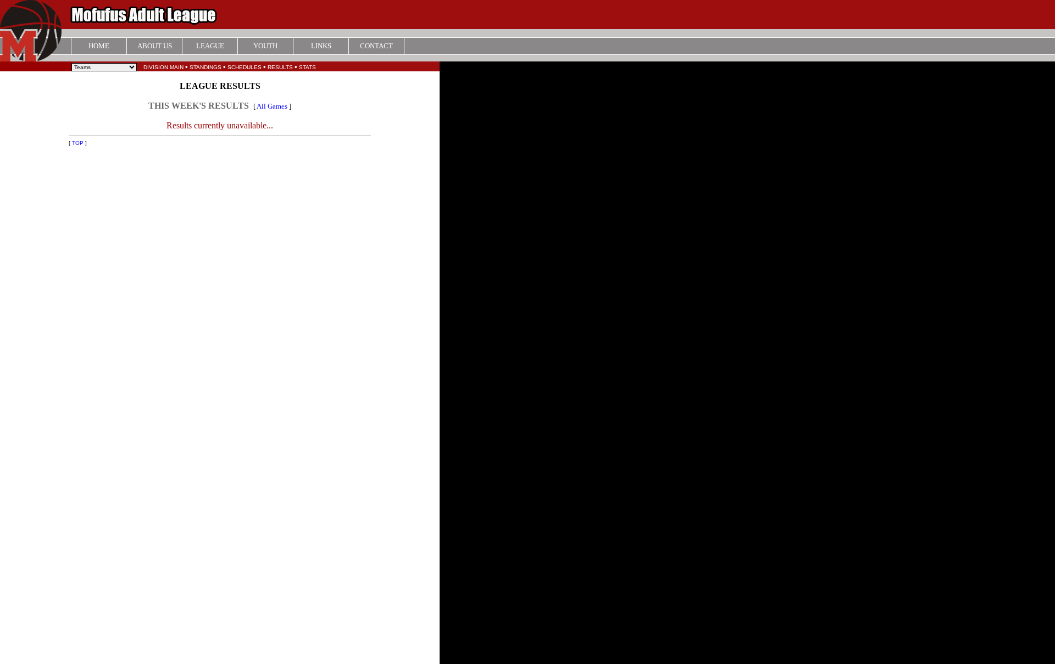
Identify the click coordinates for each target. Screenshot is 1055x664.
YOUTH (265, 46)
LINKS (321, 46)
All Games (272, 106)
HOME (98, 46)
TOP (78, 143)
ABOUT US (154, 46)
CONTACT (376, 46)
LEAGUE (210, 46)
